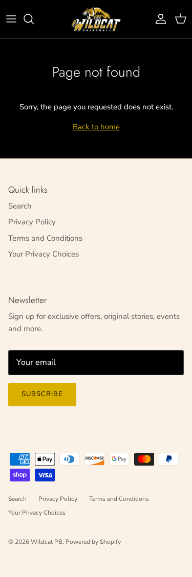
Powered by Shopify (93, 542)
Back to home (96, 127)
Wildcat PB (46, 542)
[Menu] (11, 19)
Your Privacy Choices (43, 254)
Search (20, 206)
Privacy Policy (32, 222)
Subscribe (42, 394)
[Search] (34, 19)
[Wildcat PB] (96, 19)
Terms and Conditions (45, 238)
